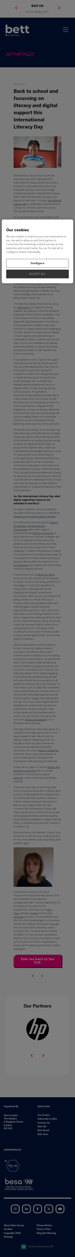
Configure (38, 263)
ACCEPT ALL (37, 273)
